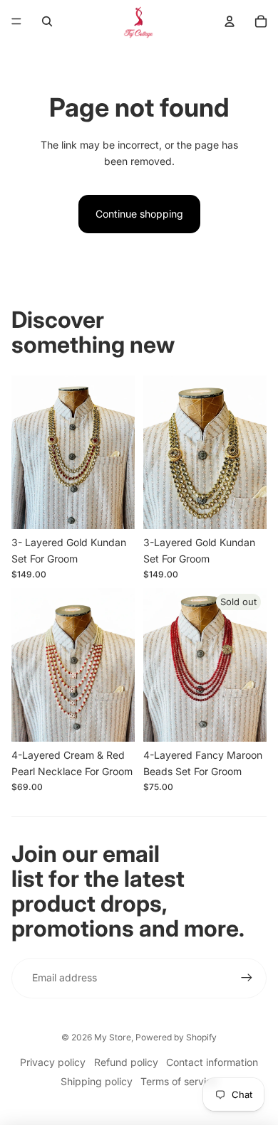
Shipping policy (97, 1081)
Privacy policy (53, 1062)
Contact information (212, 1062)
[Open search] (47, 21)
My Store (112, 1037)
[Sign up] (246, 977)
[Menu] (16, 21)
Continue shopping (139, 214)
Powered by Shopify (176, 1037)
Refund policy (126, 1062)
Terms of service (178, 1081)
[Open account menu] (229, 21)
